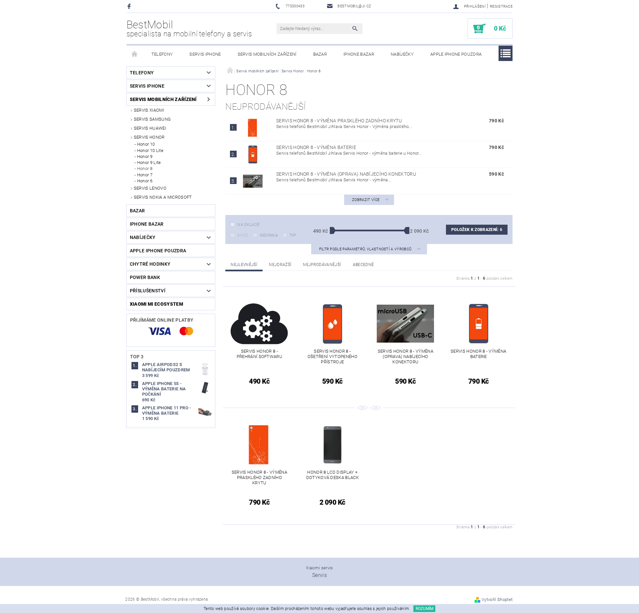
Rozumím (424, 608)
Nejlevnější (244, 264)
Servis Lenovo (150, 188)
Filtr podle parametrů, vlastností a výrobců (366, 249)
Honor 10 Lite (150, 150)
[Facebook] (129, 6)
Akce (242, 235)
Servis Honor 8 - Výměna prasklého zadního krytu (339, 120)
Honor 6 (144, 180)
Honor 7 (144, 174)
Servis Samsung (152, 119)
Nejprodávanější (322, 264)
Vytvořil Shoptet (497, 599)
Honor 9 (144, 156)
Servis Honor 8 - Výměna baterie (316, 147)
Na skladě (248, 224)
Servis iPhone (205, 54)
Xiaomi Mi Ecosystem (156, 304)
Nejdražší (280, 264)
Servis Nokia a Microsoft (163, 197)
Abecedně (363, 264)
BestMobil (189, 28)
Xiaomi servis (319, 568)
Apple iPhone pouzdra (456, 54)
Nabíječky (402, 54)
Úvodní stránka (134, 54)
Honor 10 (146, 144)
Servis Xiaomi (149, 110)
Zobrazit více (365, 200)
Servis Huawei (150, 128)
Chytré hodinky (150, 264)
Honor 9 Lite (149, 162)
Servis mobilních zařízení (267, 54)
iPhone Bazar (358, 54)
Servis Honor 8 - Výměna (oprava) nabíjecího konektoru (346, 174)
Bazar (320, 54)
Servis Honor (149, 137)
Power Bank (145, 277)
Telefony (162, 54)
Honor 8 (144, 168)
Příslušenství (147, 290)
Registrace (501, 6)
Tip (293, 235)
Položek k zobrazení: (476, 229)
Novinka (269, 235)
